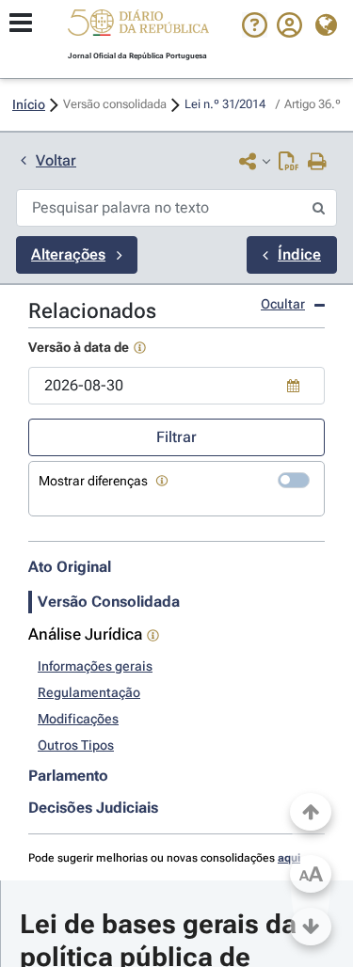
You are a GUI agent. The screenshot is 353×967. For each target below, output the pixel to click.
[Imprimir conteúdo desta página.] (318, 162)
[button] (138, 25)
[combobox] (176, 385)
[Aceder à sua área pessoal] (289, 32)
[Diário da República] (138, 26)
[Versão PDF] (288, 162)
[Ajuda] (254, 32)
